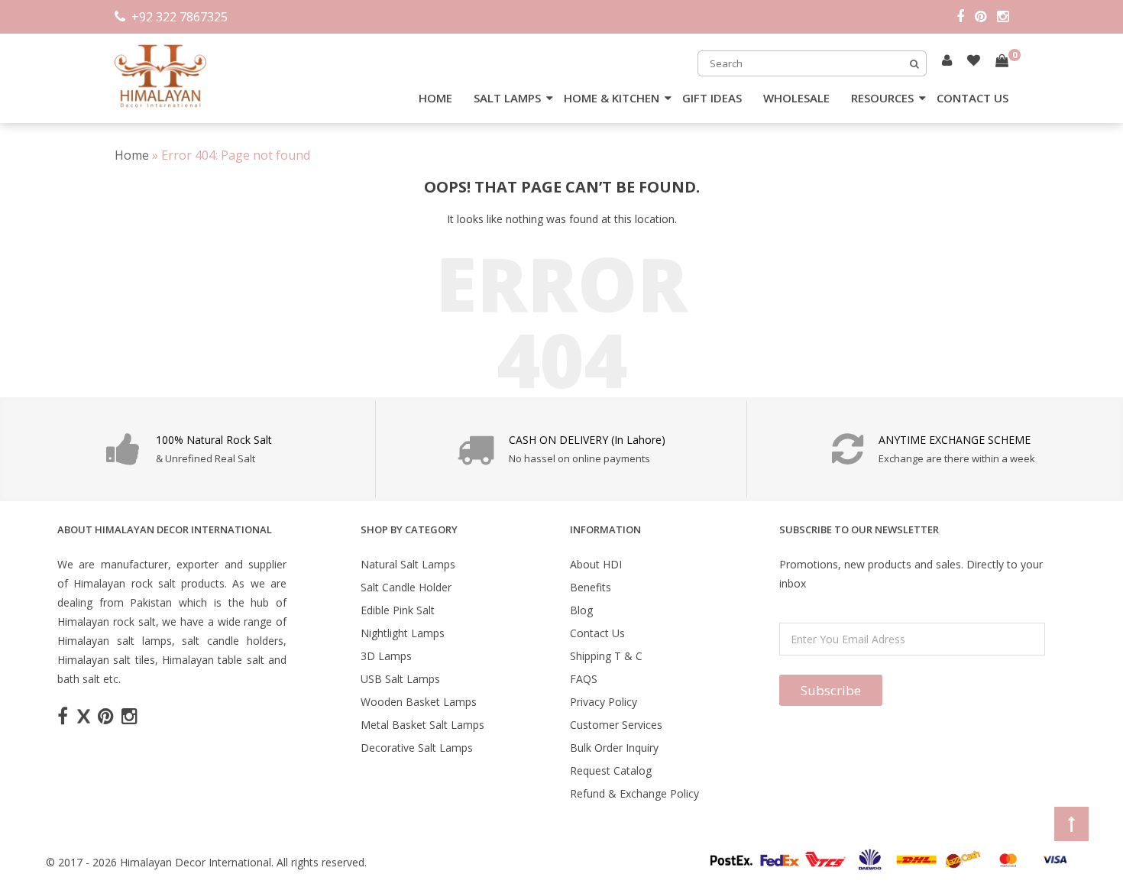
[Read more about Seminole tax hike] (947, 60)
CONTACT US (972, 97)
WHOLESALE (796, 97)
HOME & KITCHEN (611, 97)
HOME (435, 97)
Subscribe (831, 690)
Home (132, 155)
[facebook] (965, 17)
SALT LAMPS (507, 97)
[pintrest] (986, 17)
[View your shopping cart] (1001, 60)
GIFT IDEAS (712, 97)
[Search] (914, 63)
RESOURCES (882, 97)
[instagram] (1002, 17)
